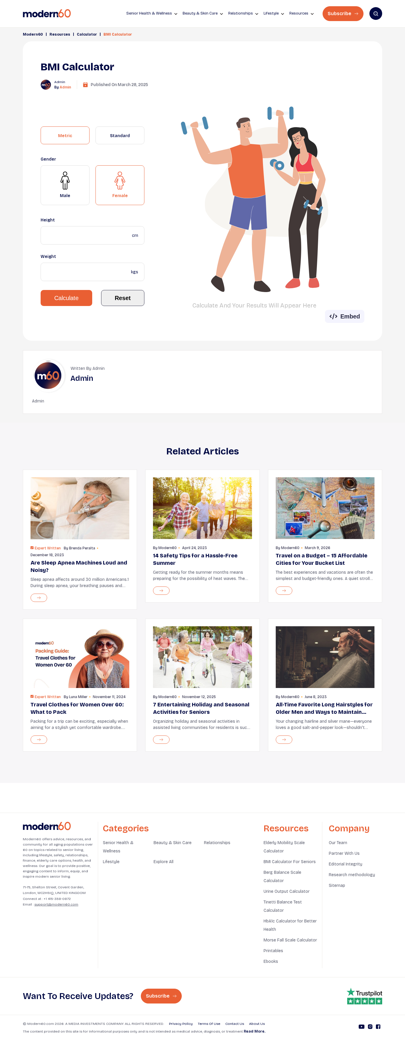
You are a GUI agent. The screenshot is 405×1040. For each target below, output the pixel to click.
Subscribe (340, 13)
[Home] (47, 826)
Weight (48, 256)
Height (48, 220)
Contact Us (234, 1024)
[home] (47, 13)
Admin (65, 87)
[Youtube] (361, 1027)
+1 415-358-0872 (57, 899)
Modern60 (33, 34)
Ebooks (271, 961)
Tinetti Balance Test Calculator (283, 906)
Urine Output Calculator (287, 891)
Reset (123, 298)
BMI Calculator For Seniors (290, 861)
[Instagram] (370, 1027)
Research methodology (352, 874)
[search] (375, 13)
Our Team (338, 842)
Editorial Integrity (345, 864)
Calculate (66, 298)
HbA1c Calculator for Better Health (290, 925)
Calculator (87, 34)
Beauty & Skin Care (173, 842)
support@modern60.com (56, 904)
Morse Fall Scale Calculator (290, 940)
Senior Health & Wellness (118, 847)
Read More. (254, 1031)
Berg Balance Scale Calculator (282, 876)
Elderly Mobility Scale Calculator (284, 847)
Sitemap (337, 885)
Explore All (163, 861)
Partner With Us (344, 853)
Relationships (217, 842)
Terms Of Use (209, 1024)
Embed (350, 316)
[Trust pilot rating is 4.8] (364, 996)
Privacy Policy (181, 1024)
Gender (48, 159)
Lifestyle (111, 861)
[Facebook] (378, 1027)
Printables (273, 950)
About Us (257, 1024)
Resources (60, 34)
